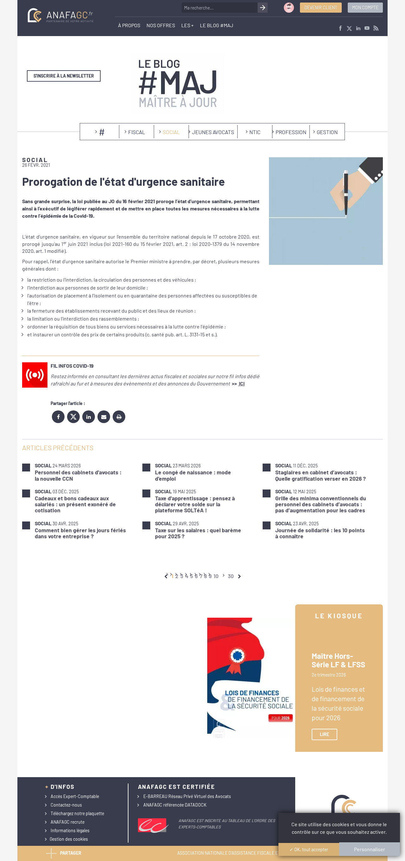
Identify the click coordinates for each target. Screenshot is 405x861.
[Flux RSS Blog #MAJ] (375, 28)
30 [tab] (231, 575)
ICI (241, 383)
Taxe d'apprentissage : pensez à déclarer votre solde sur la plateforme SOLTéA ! (195, 504)
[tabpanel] (202, 500)
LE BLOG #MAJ (216, 25)
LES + (187, 25)
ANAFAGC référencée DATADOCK (175, 805)
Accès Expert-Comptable (75, 796)
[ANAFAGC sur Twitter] (349, 28)
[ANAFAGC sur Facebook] (340, 28)
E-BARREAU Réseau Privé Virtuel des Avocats (187, 796)
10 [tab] (216, 575)
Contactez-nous (66, 805)
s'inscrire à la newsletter (64, 75)
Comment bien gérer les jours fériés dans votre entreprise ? (80, 533)
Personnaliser (369, 849)
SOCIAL (171, 132)
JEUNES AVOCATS (213, 132)
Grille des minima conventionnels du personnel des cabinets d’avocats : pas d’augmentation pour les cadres (320, 504)
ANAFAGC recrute (67, 822)
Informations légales (70, 830)
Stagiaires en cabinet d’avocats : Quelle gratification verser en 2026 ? (320, 475)
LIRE (324, 734)
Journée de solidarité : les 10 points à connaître (320, 533)
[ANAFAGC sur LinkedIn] (358, 28)
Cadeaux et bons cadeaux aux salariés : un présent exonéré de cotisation (75, 504)
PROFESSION (291, 132)
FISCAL (136, 132)
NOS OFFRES (160, 25)
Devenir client (320, 7)
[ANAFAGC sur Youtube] (367, 28)
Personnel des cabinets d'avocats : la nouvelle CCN (78, 475)
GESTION (327, 132)
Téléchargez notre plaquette (77, 813)
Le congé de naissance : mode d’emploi (193, 475)
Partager (70, 853)
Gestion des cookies (69, 839)
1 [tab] (172, 575)
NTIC (254, 132)
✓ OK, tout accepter (309, 849)
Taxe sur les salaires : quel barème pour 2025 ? (198, 533)
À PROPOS (129, 25)
